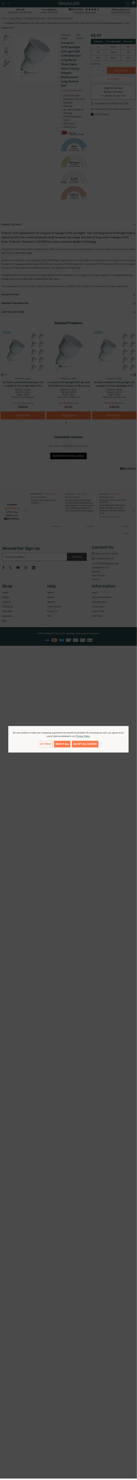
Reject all (62, 744)
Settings (45, 744)
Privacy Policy (83, 736)
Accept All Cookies (85, 744)
